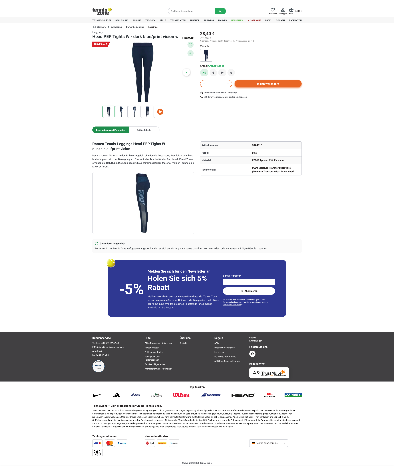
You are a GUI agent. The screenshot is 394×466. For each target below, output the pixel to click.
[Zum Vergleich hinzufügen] (190, 53)
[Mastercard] (110, 443)
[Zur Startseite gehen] (102, 11)
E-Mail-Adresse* (232, 275)
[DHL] (162, 443)
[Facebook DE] (252, 354)
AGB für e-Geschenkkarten (227, 361)
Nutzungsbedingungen (232, 302)
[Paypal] (122, 443)
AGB (216, 343)
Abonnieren (251, 290)
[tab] (110, 130)
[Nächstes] (186, 72)
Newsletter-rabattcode (252, 302)
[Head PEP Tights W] (206, 55)
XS (204, 72)
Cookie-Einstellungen (252, 339)
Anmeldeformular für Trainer (158, 369)
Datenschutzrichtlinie (232, 304)
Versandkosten (152, 347)
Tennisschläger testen (155, 364)
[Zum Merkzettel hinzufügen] (190, 45)
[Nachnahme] (97, 452)
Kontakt (183, 343)
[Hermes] (174, 443)
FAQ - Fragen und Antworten (158, 343)
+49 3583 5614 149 (112, 2)
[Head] (188, 37)
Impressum (219, 352)
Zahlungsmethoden (154, 352)
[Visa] (97, 443)
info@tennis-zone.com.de (111, 347)
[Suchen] (220, 11)
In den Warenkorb (268, 83)
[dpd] (150, 443)
